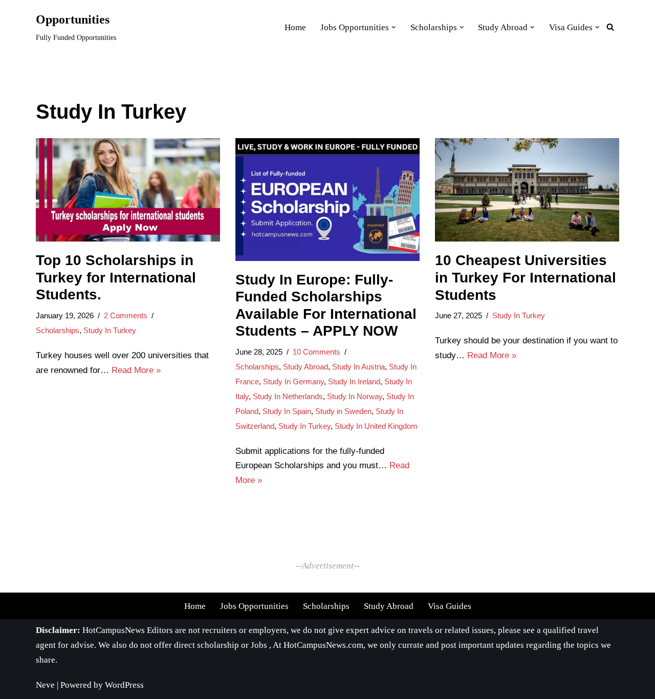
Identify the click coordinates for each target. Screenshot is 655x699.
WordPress (124, 685)
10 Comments (316, 351)
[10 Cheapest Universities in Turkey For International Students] (527, 190)
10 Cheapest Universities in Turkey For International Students (525, 277)
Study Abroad (305, 366)
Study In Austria (358, 366)
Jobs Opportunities (254, 606)
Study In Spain (287, 411)
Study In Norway (354, 396)
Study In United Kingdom (376, 426)
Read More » (136, 370)
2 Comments (125, 315)
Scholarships (57, 330)
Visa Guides (449, 606)
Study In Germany (293, 381)
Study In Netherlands (288, 396)
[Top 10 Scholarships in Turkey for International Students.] (128, 190)
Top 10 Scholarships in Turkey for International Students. (116, 277)
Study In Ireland (354, 381)
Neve (45, 685)
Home (195, 606)
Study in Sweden (343, 411)
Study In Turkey (109, 330)
